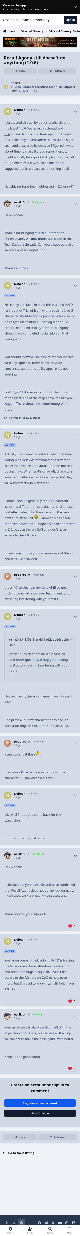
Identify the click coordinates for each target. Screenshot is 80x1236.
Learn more (8, 7)
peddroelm (22, 574)
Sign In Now (40, 1113)
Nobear (15, 83)
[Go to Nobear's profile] (6, 87)
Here (8, 304)
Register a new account (40, 1103)
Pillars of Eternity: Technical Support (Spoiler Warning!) (42, 89)
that (7, 134)
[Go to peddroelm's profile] (7, 576)
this (43, 128)
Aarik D (19, 202)
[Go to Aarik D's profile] (7, 204)
